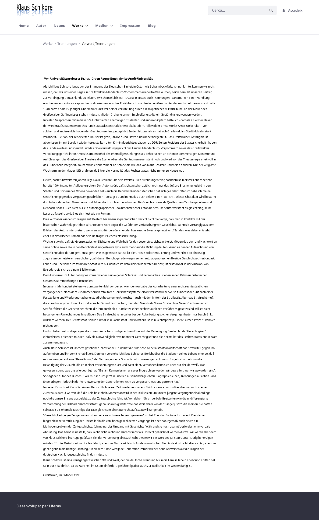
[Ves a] (35, 10)
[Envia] (271, 10)
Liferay (55, 506)
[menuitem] (24, 26)
